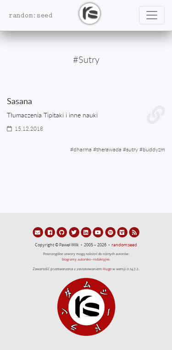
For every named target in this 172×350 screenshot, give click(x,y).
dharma (82, 149)
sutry (132, 149)
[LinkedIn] (87, 232)
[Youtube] (99, 232)
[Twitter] (75, 232)
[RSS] (134, 232)
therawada (109, 149)
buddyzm (154, 149)
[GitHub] (62, 232)
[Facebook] (50, 232)
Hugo (107, 269)
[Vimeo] (123, 232)
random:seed (124, 245)
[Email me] (38, 232)
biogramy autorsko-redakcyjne (86, 259)
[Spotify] (111, 232)
